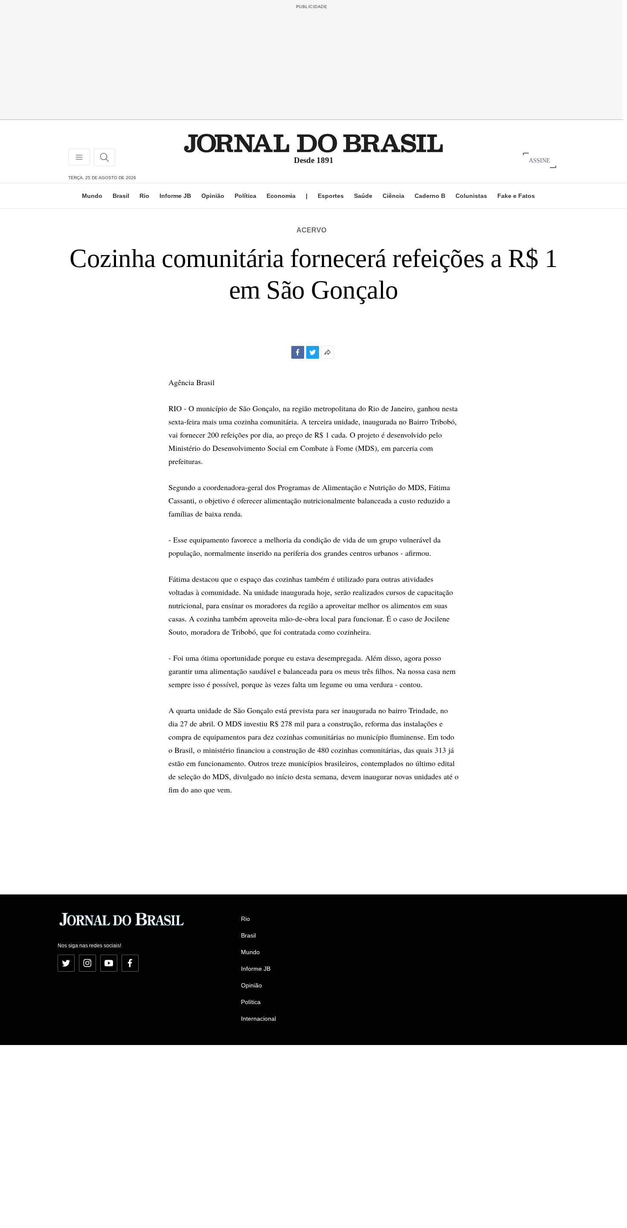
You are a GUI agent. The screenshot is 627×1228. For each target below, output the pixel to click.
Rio (144, 196)
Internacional (258, 1018)
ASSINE (539, 160)
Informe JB (175, 196)
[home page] (313, 142)
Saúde (363, 196)
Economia (281, 196)
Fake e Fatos (516, 196)
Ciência (393, 196)
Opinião (212, 196)
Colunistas (471, 196)
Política (245, 196)
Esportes (331, 196)
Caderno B (430, 196)
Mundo (92, 196)
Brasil (121, 196)
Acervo (311, 230)
